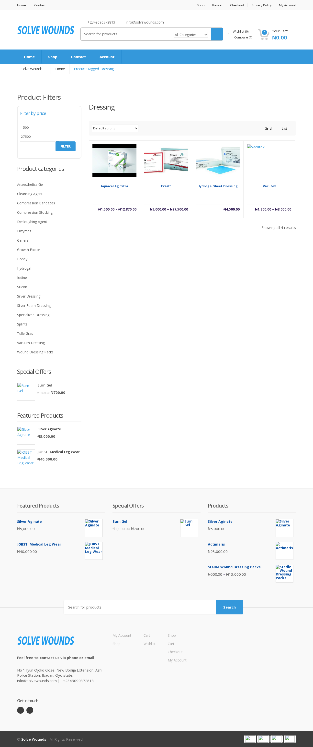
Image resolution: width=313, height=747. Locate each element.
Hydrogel (24, 268)
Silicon (22, 287)
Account (107, 56)
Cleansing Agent (30, 193)
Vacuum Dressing (31, 342)
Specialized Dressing (33, 314)
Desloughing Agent (32, 221)
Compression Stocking (35, 212)
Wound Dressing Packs (35, 352)
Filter (65, 146)
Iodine (22, 277)
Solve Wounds (32, 68)
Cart (147, 635)
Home (21, 5)
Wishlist (240, 31)
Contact (39, 5)
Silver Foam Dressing (34, 305)
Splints (22, 324)
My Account (287, 5)
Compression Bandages (36, 203)
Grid (268, 128)
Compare (243, 37)
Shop (201, 5)
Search (229, 607)
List (284, 128)
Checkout (237, 5)
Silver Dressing (28, 296)
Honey (22, 259)
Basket (217, 5)
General (23, 240)
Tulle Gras (25, 333)
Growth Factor (28, 249)
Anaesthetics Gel (30, 184)
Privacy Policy (262, 5)
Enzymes (24, 231)
